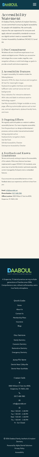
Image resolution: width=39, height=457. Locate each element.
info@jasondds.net (12, 190)
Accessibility (19, 452)
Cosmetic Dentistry (19, 344)
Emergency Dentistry (19, 352)
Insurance (19, 322)
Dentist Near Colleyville (19, 364)
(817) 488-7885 (17, 193)
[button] (34, 5)
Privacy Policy (19, 448)
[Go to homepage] (20, 271)
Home (19, 305)
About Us (19, 309)
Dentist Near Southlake (19, 368)
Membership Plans (19, 317)
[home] (10, 5)
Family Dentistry (19, 340)
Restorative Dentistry (19, 348)
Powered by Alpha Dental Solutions (19, 445)
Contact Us (19, 313)
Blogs (19, 326)
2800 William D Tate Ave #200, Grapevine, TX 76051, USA (19, 387)
